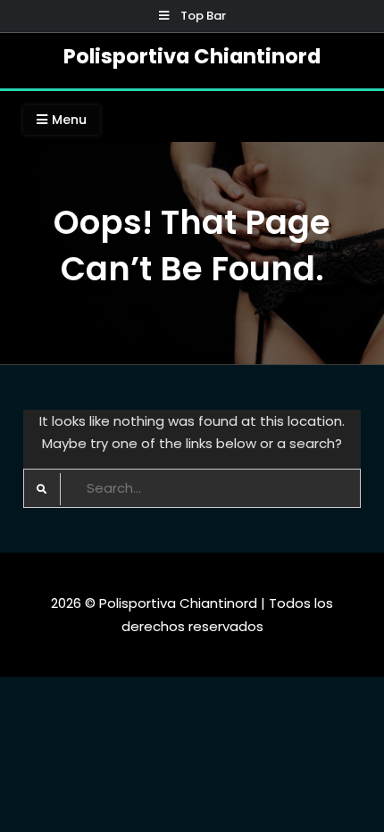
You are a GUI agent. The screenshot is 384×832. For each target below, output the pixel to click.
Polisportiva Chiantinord (192, 56)
